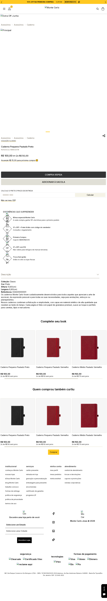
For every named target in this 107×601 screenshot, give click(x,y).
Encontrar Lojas (24, 540)
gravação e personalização (36, 479)
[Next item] (105, 2)
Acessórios (6, 25)
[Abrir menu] (4, 9)
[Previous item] (1, 2)
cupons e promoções (73, 479)
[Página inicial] (53, 9)
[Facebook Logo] (53, 514)
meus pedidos (55, 474)
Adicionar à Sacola (53, 182)
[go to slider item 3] (90, 378)
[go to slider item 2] (59, 132)
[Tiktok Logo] (53, 540)
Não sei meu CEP (8, 200)
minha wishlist (55, 479)
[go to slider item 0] (48, 132)
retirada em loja (32, 474)
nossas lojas (10, 474)
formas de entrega (12, 491)
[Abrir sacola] (103, 9)
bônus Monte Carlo (12, 479)
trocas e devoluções (73, 474)
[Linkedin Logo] (53, 531)
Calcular (90, 195)
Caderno (30, 25)
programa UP (31, 495)
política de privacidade (14, 499)
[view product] (18, 347)
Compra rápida (53, 174)
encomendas (31, 487)
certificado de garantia (34, 491)
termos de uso (10, 503)
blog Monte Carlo (12, 483)
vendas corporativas (72, 483)
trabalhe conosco (12, 487)
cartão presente (32, 470)
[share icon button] (103, 135)
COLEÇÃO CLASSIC (8, 141)
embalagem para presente (36, 483)
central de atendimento (73, 470)
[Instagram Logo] (53, 522)
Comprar (53, 452)
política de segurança (13, 495)
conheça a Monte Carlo (14, 470)
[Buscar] (98, 9)
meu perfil (54, 470)
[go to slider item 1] (53, 132)
